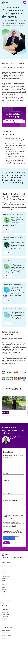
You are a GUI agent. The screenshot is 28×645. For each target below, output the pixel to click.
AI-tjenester (4, 571)
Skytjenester (4, 569)
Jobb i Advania (4, 591)
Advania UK (4, 620)
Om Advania (4, 589)
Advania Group (5, 623)
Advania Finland (5, 616)
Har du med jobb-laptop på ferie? (10, 416)
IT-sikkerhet (5, 412)
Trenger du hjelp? (5, 603)
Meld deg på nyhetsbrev (7, 630)
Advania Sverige (5, 612)
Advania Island (4, 618)
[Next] (6, 393)
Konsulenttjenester (6, 578)
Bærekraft (4, 594)
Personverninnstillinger (6, 635)
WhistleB (3, 638)
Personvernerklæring (6, 633)
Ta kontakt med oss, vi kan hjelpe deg (14, 121)
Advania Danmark (5, 614)
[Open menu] (24, 2)
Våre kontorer (4, 605)
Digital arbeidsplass (6, 576)
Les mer (7, 229)
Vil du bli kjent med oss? (6, 600)
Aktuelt (3, 587)
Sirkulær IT (4, 580)
